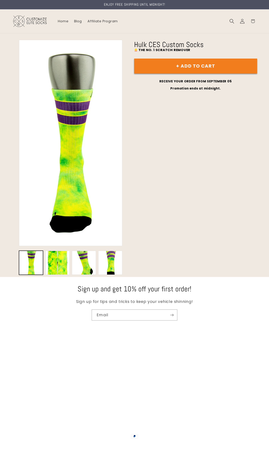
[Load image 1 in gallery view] (31, 263)
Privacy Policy (24, 407)
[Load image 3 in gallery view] (84, 263)
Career (18, 368)
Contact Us (22, 361)
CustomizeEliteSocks (116, 444)
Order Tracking (25, 384)
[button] (232, 21)
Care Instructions (27, 399)
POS (135, 444)
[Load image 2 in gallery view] (57, 263)
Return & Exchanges (29, 391)
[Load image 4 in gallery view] (110, 263)
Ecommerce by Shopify (162, 444)
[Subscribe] (172, 315)
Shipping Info (23, 376)
